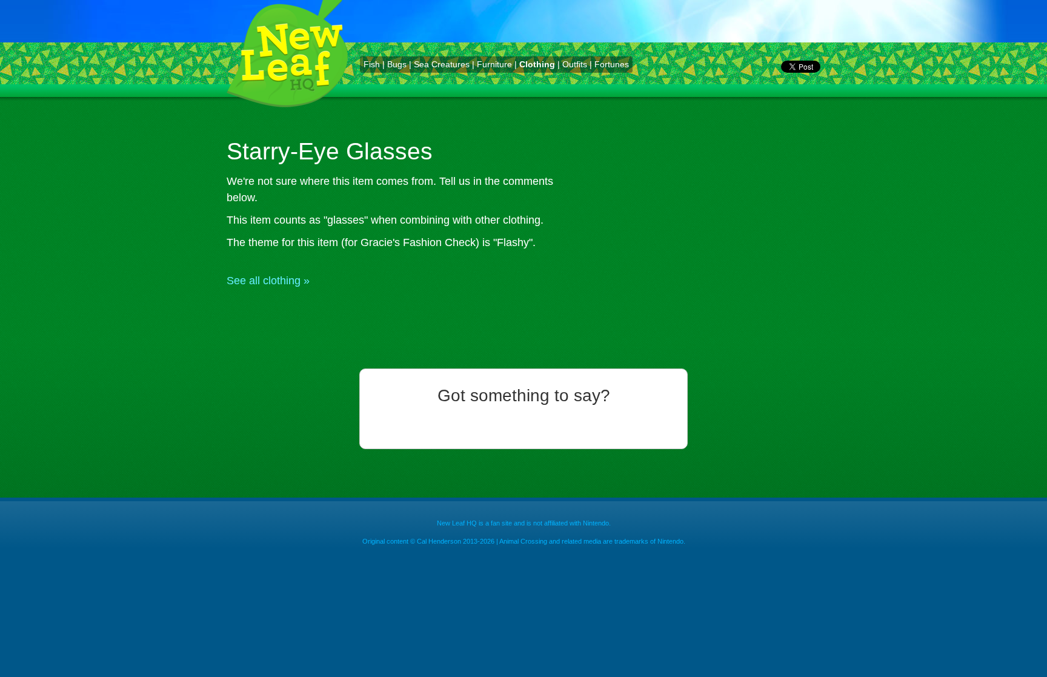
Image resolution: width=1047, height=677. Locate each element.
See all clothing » (268, 281)
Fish (372, 64)
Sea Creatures (442, 64)
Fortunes (611, 64)
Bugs (397, 64)
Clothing (537, 64)
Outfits (574, 64)
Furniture (494, 64)
